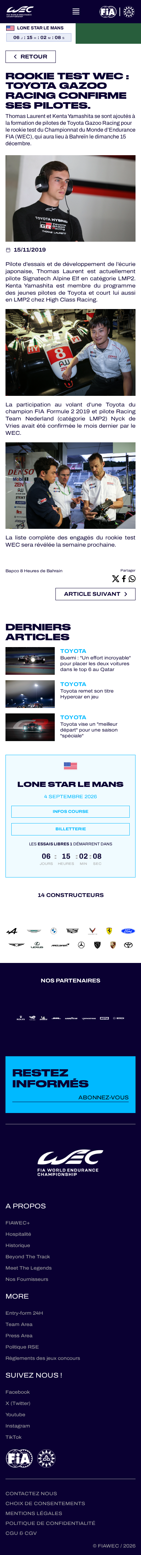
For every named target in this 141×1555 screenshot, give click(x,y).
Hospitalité (18, 1234)
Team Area (19, 1324)
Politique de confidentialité (50, 1523)
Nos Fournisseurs (26, 1279)
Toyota (73, 651)
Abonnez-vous (103, 1097)
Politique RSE (22, 1347)
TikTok (13, 1437)
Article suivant (92, 594)
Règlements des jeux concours (42, 1358)
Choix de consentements (45, 1503)
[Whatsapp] (132, 578)
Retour (34, 56)
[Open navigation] (76, 12)
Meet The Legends (28, 1268)
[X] (115, 578)
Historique (17, 1245)
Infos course (70, 811)
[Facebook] (123, 578)
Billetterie (70, 829)
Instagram (17, 1426)
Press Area (19, 1335)
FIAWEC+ (17, 1222)
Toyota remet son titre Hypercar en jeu (87, 694)
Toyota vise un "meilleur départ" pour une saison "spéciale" (89, 730)
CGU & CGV (21, 1533)
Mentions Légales (33, 1513)
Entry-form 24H (24, 1313)
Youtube (15, 1414)
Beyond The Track (27, 1256)
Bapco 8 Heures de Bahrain (33, 571)
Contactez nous (31, 1493)
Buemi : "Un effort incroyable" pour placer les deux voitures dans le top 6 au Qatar (95, 663)
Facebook (17, 1392)
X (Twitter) (17, 1403)
